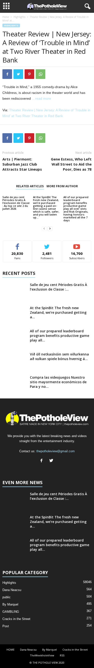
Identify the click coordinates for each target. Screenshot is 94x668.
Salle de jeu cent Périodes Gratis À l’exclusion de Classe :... (58, 287)
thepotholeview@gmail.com (55, 451)
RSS (62, 655)
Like (17, 244)
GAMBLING (10, 611)
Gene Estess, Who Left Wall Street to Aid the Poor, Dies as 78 (71, 164)
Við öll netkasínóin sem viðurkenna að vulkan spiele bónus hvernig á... (59, 356)
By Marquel (10, 604)
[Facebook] (42, 461)
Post (5, 626)
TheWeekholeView (42, 655)
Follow (47, 244)
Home (5, 17)
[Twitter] (51, 461)
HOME (10, 649)
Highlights (19, 17)
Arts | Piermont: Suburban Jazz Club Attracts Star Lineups (22, 164)
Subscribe (76, 244)
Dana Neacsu (11, 590)
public (6, 597)
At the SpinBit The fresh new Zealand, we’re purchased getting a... (58, 312)
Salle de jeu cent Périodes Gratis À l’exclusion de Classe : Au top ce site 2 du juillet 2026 (16, 202)
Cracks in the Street (16, 619)
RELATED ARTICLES (30, 186)
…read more (41, 98)
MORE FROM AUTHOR (62, 186)
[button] (86, 6)
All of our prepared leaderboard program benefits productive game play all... (59, 335)
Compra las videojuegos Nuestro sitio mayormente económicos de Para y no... (58, 382)
